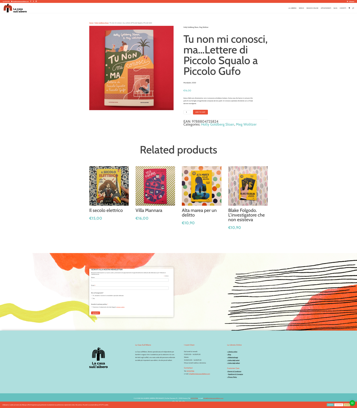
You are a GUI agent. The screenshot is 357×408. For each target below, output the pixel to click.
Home (91, 23)
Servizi (301, 8)
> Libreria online (232, 352)
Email (93, 285)
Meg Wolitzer (246, 124)
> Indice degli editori (233, 363)
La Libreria (292, 8)
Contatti (343, 8)
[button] (352, 403)
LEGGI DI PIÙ (338, 404)
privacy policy (121, 307)
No (94, 298)
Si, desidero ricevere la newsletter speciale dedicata (108, 295)
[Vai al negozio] (349, 10)
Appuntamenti (326, 8)
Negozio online (312, 8)
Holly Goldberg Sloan (102, 23)
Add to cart (200, 112)
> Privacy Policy (232, 377)
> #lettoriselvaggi (232, 357)
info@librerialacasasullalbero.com (199, 374)
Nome (93, 277)
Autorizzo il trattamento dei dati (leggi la (109, 307)
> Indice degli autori (233, 360)
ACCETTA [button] (330, 404)
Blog (335, 8)
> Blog (229, 354)
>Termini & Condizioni (234, 371)
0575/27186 (190, 371)
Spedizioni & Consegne (235, 374)
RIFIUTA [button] (347, 404)
